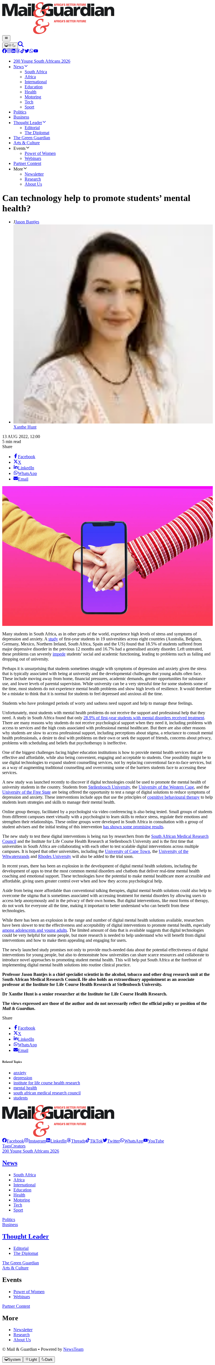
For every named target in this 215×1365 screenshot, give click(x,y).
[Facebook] (4, 51)
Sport (18, 1210)
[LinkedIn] (13, 51)
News (9, 1163)
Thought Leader (25, 1236)
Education (22, 1189)
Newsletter (22, 1329)
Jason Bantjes (27, 221)
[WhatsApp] (31, 51)
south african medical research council (47, 1092)
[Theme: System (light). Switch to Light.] (10, 45)
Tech (17, 1205)
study (53, 639)
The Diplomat (25, 1253)
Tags (6, 1146)
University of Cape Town (127, 851)
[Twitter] (27, 51)
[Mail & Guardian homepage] (107, 18)
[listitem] (13, 1141)
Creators (18, 1146)
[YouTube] (36, 51)
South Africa (24, 1174)
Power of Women (29, 1291)
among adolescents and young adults (34, 930)
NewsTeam (73, 1349)
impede (59, 654)
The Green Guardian (20, 1262)
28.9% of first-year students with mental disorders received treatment (143, 717)
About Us (22, 1339)
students (20, 1098)
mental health (25, 1087)
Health (19, 1195)
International (24, 1184)
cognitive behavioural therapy (173, 797)
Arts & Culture (15, 1267)
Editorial (21, 1248)
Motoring (21, 1200)
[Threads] (18, 51)
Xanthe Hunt (24, 427)
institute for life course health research (46, 1082)
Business (10, 1224)
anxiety (19, 1072)
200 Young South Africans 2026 (30, 1151)
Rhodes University (54, 856)
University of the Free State (26, 792)
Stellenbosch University (109, 787)
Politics (8, 1219)
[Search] (21, 45)
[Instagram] (9, 51)
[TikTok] (22, 51)
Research (21, 1334)
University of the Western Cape (166, 787)
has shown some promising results (133, 826)
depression (22, 1077)
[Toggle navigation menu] (6, 38)
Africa (19, 1179)
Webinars (21, 1296)
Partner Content (16, 1306)
